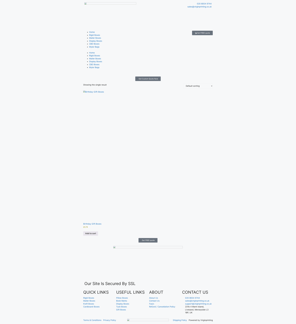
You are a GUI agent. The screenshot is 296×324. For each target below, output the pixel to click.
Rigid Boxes (94, 35)
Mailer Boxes (95, 38)
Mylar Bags (94, 47)
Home (92, 32)
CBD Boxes (94, 44)
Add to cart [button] (90, 233)
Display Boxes (95, 41)
